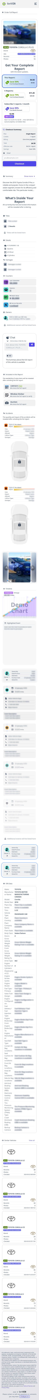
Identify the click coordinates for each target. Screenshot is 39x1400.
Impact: (11, 426)
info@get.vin (24, 1397)
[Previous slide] (6, 567)
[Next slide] (32, 567)
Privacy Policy (5, 1387)
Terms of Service (28, 1386)
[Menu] (35, 4)
